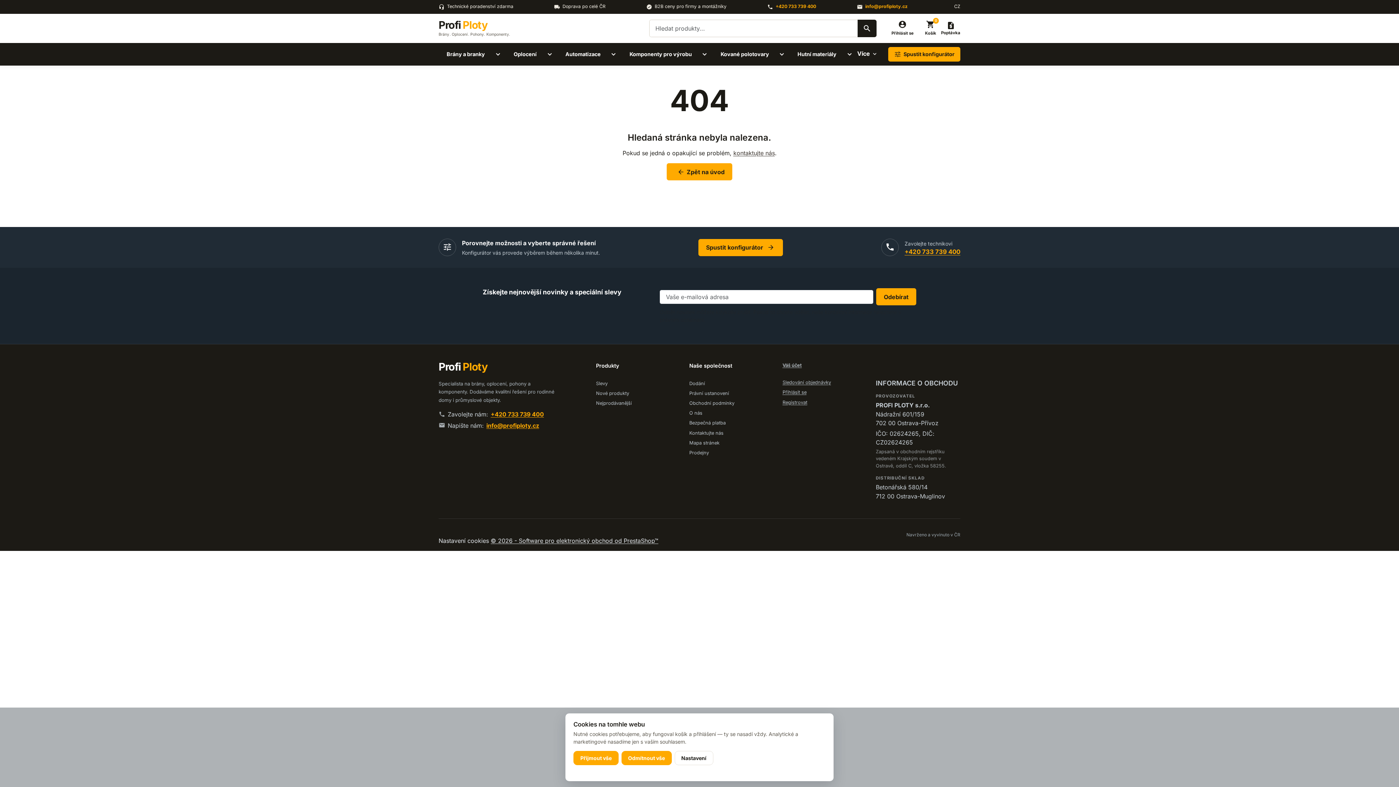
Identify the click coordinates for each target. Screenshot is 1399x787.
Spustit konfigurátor (740, 247)
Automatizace (583, 54)
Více (863, 53)
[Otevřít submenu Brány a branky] (498, 54)
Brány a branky (466, 54)
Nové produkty (612, 393)
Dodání (697, 383)
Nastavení (693, 758)
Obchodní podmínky (711, 403)
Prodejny (699, 452)
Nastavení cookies (465, 540)
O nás (695, 413)
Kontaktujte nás (706, 433)
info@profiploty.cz (886, 6)
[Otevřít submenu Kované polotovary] (782, 54)
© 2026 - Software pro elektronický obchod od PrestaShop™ (574, 540)
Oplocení (525, 54)
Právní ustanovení (709, 393)
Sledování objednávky (807, 382)
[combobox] (763, 28)
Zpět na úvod (701, 172)
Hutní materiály (817, 54)
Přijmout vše (596, 758)
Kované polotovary (745, 54)
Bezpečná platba (707, 423)
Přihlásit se (795, 392)
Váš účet (792, 365)
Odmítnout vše (646, 758)
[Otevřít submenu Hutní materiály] (849, 54)
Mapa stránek (704, 443)
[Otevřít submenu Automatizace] (613, 54)
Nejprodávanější (614, 403)
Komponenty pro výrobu (661, 54)
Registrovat (795, 402)
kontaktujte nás (754, 153)
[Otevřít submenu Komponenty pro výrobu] (704, 54)
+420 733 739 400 (796, 6)
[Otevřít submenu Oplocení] (549, 54)
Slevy (602, 383)
